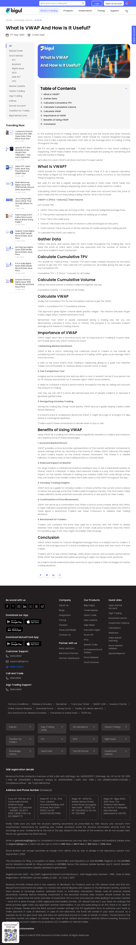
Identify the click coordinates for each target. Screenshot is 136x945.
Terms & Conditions (18, 704)
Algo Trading (15, 95)
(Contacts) (46, 790)
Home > (10, 20)
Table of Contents (58, 88)
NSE (63, 844)
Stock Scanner (91, 662)
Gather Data (50, 98)
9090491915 (16, 689)
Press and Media (67, 629)
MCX (76, 844)
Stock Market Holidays (116, 647)
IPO (14, 59)
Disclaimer (61, 704)
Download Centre (118, 618)
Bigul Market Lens (18, 115)
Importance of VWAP (55, 115)
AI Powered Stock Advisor (93, 651)
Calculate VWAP (52, 111)
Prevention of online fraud (63, 712)
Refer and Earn (67, 648)
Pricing (101, 10)
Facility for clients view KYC (89, 708)
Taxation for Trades (19, 110)
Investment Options (119, 623)
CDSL (103, 844)
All (10, 45)
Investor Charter (118, 704)
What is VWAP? (52, 94)
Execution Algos (92, 629)
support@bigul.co (19, 661)
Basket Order (91, 644)
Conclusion (50, 124)
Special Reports (117, 653)
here (68, 844)
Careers (63, 625)
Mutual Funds (16, 50)
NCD (14, 72)
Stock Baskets (91, 657)
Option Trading (17, 91)
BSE (90, 844)
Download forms (44, 708)
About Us (63, 605)
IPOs (86, 639)
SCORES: (99, 860)
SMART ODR (99, 704)
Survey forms (64, 708)
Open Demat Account (115, 607)
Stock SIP (88, 634)
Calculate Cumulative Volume (60, 107)
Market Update (17, 86)
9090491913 (16, 656)
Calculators (115, 627)
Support (114, 10)
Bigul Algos (89, 605)
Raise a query (17, 666)
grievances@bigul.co (26, 840)
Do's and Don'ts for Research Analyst (27, 712)
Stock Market (16, 55)
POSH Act (86, 712)
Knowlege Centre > (24, 20)
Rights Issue (18, 68)
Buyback (16, 64)
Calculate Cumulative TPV (58, 102)
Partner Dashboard (69, 658)
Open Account (133, 35)
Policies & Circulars (42, 704)
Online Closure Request (20, 708)
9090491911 (15, 678)
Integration (65, 615)
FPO (14, 81)
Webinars (113, 632)
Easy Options (90, 620)
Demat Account (17, 105)
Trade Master (91, 610)
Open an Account (114, 3)
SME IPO (16, 76)
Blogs (62, 610)
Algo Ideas (89, 625)
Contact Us (65, 634)
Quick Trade (90, 615)
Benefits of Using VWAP (56, 119)
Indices (12, 100)
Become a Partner (68, 653)
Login (97, 3)
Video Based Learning (115, 639)
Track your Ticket (80, 704)
